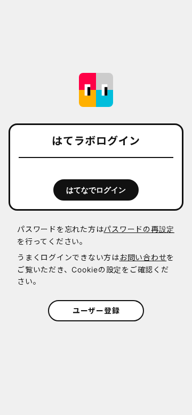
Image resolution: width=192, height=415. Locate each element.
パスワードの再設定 (138, 229)
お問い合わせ (143, 257)
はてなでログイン (96, 190)
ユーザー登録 (96, 310)
